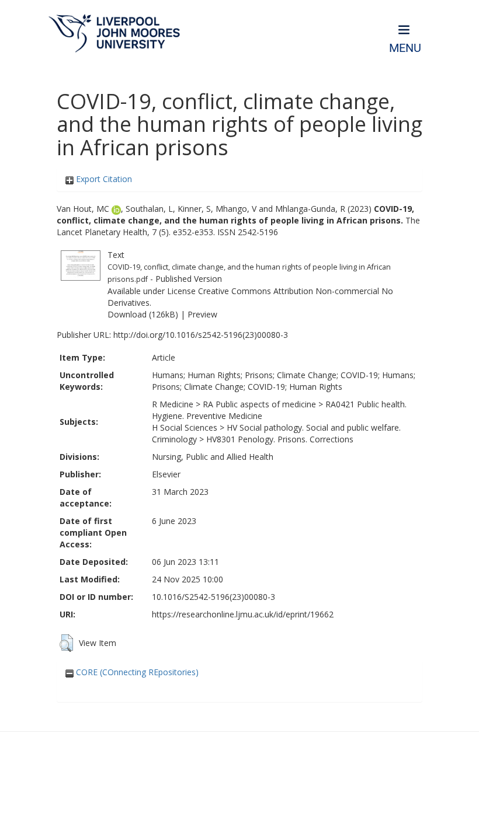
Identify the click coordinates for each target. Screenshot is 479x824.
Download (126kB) (142, 314)
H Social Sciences (184, 427)
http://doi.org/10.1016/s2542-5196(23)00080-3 (200, 334)
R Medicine (172, 404)
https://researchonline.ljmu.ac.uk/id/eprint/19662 (243, 614)
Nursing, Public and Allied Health (212, 456)
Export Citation (103, 178)
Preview (202, 314)
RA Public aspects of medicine (259, 404)
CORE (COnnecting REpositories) (136, 672)
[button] (66, 643)
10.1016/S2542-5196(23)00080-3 (213, 596)
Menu (405, 48)
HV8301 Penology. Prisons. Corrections (279, 439)
